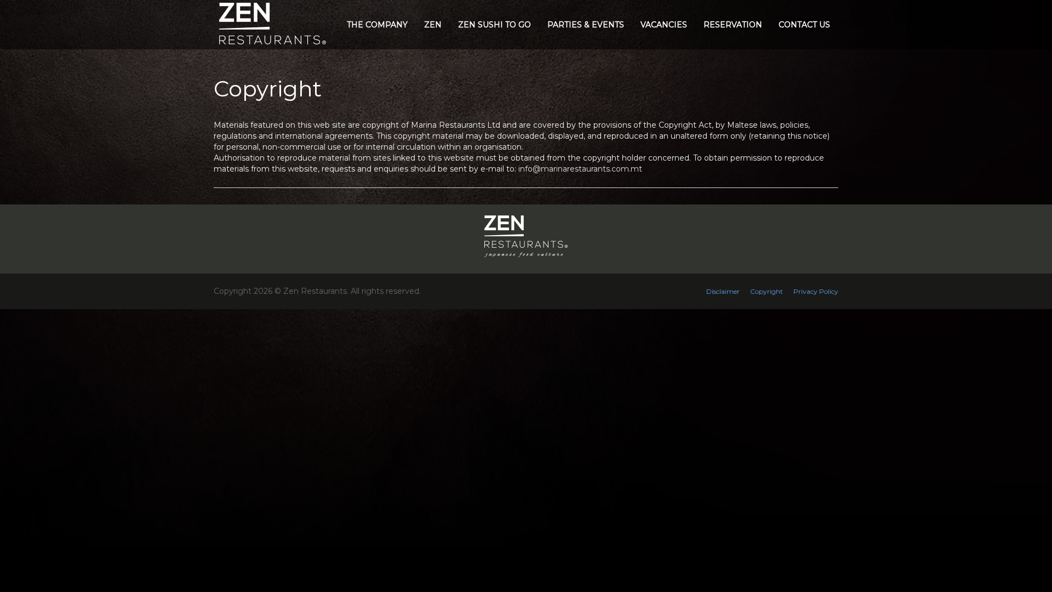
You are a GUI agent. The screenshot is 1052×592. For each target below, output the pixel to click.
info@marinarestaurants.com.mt (580, 169)
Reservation (733, 25)
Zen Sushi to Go (494, 25)
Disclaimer (723, 291)
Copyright (766, 291)
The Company (377, 25)
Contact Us (804, 25)
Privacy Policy (815, 291)
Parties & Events (585, 25)
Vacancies (664, 25)
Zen (433, 25)
